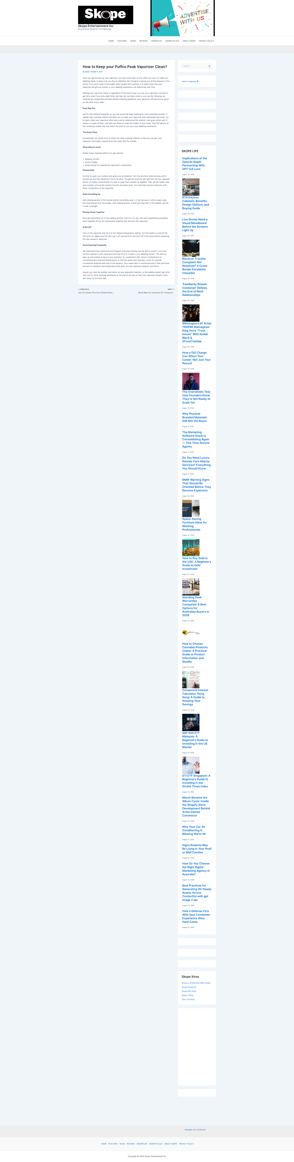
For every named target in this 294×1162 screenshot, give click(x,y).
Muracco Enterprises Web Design (196, 983)
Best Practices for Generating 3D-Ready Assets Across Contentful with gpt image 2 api (196, 893)
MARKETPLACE (156, 1144)
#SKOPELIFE (142, 1144)
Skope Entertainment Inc (95, 26)
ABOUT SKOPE (170, 1144)
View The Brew (188, 1000)
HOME (104, 1144)
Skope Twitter (188, 996)
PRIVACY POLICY (186, 1144)
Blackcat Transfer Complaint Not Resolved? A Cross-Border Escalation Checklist (195, 266)
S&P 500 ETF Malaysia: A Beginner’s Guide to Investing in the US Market (195, 740)
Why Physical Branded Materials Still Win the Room (194, 418)
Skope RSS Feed (189, 992)
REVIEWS (131, 1144)
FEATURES (113, 1144)
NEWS (122, 1144)
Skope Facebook (189, 987)
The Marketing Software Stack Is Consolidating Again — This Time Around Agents (195, 440)
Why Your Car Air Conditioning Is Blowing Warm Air (194, 831)
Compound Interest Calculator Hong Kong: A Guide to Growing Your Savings (195, 698)
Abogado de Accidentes (195, 1129)
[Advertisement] (199, 1046)
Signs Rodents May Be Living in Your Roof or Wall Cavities (197, 849)
